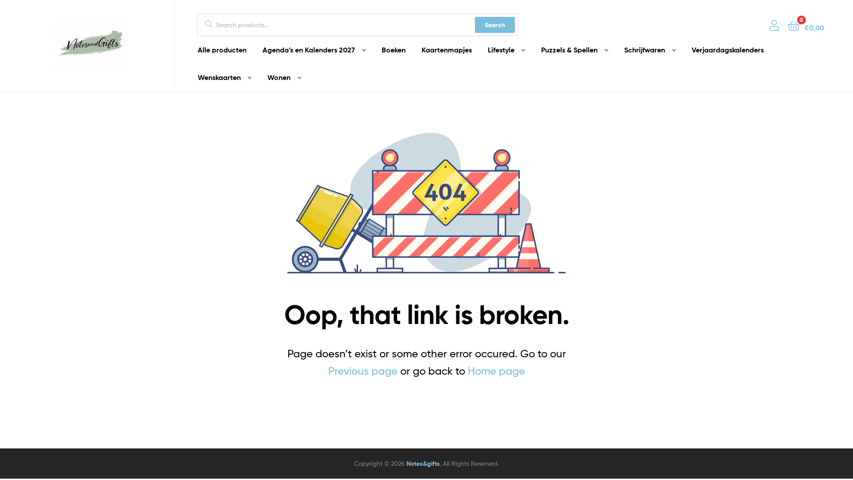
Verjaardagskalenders (728, 49)
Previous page (363, 370)
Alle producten (222, 49)
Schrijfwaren (644, 49)
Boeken (394, 49)
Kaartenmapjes (447, 49)
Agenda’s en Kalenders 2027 (309, 49)
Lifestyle (501, 49)
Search (495, 25)
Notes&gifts (423, 464)
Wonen (279, 77)
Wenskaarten (219, 77)
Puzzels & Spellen (569, 49)
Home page (496, 370)
